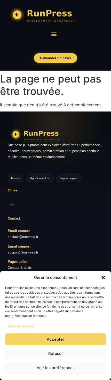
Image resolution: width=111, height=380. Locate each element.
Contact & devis (20, 268)
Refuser (55, 353)
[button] (103, 277)
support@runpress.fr (23, 252)
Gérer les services (21, 325)
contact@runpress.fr (23, 237)
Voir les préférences (56, 367)
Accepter (55, 339)
